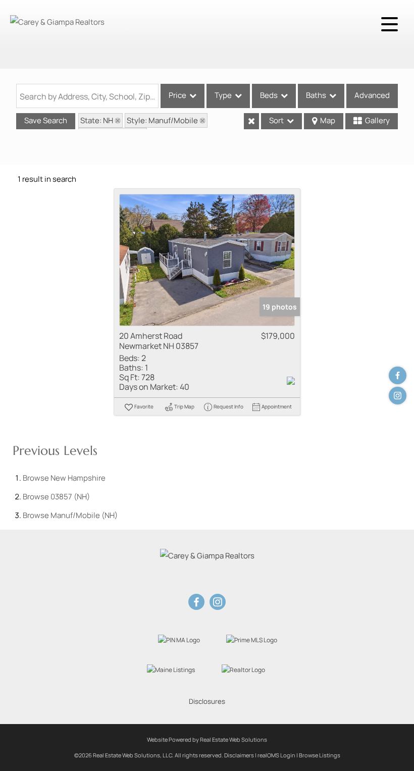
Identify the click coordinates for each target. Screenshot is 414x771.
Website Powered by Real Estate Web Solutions (207, 739)
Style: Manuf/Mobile (162, 120)
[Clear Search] (251, 121)
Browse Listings (319, 755)
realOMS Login (276, 755)
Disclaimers (239, 755)
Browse (64, 478)
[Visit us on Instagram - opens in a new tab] (397, 395)
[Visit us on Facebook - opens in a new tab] (397, 375)
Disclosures (207, 701)
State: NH (96, 120)
